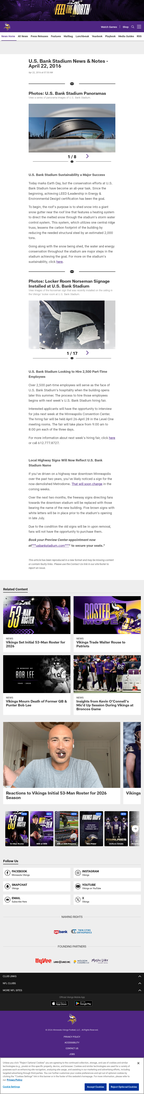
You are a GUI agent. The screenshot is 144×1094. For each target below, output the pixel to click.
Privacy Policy (72, 1036)
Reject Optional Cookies (124, 1086)
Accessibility (72, 1042)
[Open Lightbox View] (72, 136)
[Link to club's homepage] (7, 25)
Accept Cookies (95, 1086)
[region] (72, 1076)
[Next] (87, 156)
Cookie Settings (11, 1086)
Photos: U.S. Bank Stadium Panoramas (67, 93)
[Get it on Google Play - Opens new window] (83, 1005)
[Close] (138, 1063)
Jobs (72, 1054)
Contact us (72, 1048)
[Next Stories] (135, 828)
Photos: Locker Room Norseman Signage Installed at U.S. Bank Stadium (69, 283)
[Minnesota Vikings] (72, 1020)
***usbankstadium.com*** (50, 545)
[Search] (132, 26)
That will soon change (87, 484)
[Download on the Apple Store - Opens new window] (59, 1004)
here (59, 262)
